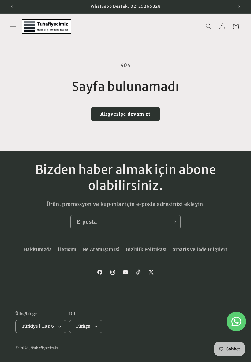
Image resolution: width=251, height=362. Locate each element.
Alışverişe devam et (125, 114)
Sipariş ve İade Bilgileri (200, 249)
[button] (13, 26)
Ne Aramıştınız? (101, 249)
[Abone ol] (173, 222)
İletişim (67, 249)
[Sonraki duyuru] (239, 6)
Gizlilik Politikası (146, 249)
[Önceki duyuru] (12, 6)
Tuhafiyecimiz (44, 348)
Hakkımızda (38, 249)
